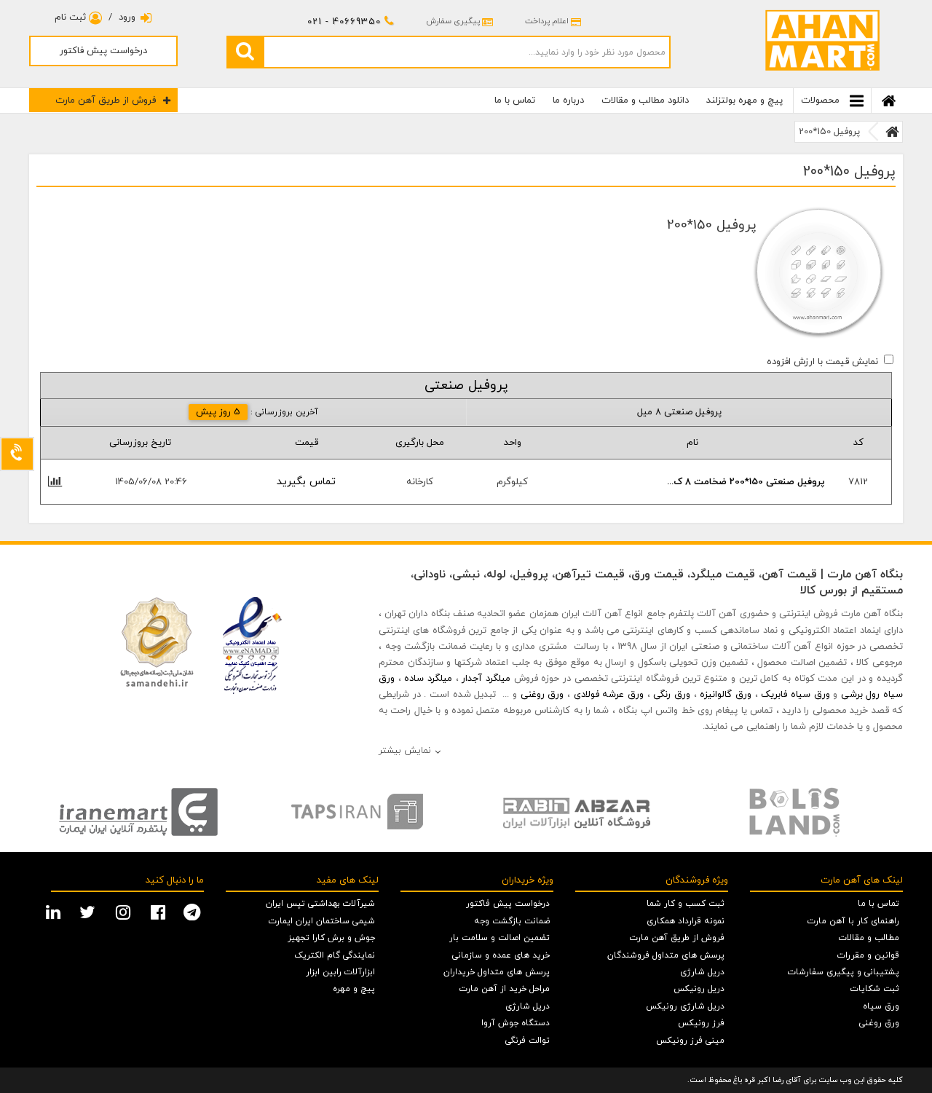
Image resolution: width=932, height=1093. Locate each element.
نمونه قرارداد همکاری (685, 921)
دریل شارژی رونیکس (685, 1006)
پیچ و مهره (354, 989)
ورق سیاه (881, 1006)
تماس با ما (514, 100)
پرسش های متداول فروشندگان (665, 955)
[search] (244, 52)
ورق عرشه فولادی (609, 694)
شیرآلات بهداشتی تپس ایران (320, 903)
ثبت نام (72, 17)
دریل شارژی (702, 972)
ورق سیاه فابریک (795, 694)
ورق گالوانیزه (725, 694)
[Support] (17, 454)
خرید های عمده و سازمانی (501, 955)
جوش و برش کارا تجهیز (331, 938)
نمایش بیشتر (405, 750)
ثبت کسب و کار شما (685, 903)
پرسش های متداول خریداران (496, 972)
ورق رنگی (671, 694)
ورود (127, 17)
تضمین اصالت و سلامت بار (499, 938)
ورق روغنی (542, 694)
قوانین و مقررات (868, 955)
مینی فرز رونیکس (690, 1040)
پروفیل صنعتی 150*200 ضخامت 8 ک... (746, 482)
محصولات (821, 100)
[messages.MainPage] (892, 132)
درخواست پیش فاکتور (103, 51)
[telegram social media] (193, 911)
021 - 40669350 (344, 21)
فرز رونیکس (701, 1023)
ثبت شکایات (874, 989)
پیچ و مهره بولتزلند (744, 100)
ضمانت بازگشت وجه (512, 921)
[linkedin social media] (55, 911)
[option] (138, 812)
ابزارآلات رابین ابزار (340, 972)
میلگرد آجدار (486, 678)
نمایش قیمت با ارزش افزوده (822, 361)
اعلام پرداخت (547, 21)
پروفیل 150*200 (829, 131)
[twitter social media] (89, 911)
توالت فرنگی (527, 1040)
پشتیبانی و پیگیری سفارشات (843, 972)
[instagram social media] (125, 911)
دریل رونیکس (699, 989)
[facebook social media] (160, 911)
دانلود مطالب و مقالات (645, 100)
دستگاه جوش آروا (515, 1023)
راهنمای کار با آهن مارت (853, 921)
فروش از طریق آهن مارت (105, 100)
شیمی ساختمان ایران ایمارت (322, 921)
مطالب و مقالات (869, 938)
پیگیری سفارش (453, 21)
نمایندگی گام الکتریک (334, 955)
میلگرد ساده (428, 678)
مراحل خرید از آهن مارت (504, 989)
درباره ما (568, 100)
